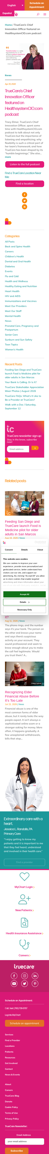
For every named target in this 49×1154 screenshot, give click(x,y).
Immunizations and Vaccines (21, 301)
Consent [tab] (9, 550)
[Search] (38, 14)
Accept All (24, 594)
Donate (8, 1098)
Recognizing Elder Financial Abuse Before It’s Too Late (22, 696)
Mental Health (13, 316)
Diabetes (10, 266)
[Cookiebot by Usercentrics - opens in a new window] (35, 542)
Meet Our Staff (13, 311)
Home (8, 24)
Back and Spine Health (17, 246)
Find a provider (22, 860)
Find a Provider (12, 1040)
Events (9, 271)
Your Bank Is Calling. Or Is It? (21, 382)
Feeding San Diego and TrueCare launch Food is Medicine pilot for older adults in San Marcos (23, 373)
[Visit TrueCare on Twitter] (24, 986)
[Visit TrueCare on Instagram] (24, 978)
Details (23, 602)
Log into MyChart (13, 1015)
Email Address (24, 1131)
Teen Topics (11, 344)
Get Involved (11, 1062)
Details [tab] (24, 550)
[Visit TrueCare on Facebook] (14, 978)
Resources (10, 1056)
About (8, 1082)
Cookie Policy (11, 1104)
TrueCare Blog (12, 1093)
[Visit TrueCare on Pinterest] (35, 986)
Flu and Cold (12, 276)
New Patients (24, 910)
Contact (9, 1067)
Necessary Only (24, 610)
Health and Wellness (16, 281)
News (8, 75)
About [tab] (40, 550)
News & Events (12, 1072)
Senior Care (11, 334)
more (8, 156)
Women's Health (14, 349)
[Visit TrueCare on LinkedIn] (35, 978)
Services (9, 1034)
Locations (10, 1045)
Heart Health (12, 291)
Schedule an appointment (24, 1023)
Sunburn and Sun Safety (18, 339)
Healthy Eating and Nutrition (21, 286)
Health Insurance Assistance (24, 933)
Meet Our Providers (16, 306)
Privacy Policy (12, 1115)
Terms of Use (11, 1109)
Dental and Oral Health (18, 261)
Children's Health (14, 256)
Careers (9, 251)
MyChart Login (24, 887)
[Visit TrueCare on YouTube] (14, 986)
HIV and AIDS (12, 296)
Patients (9, 1051)
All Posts (10, 241)
